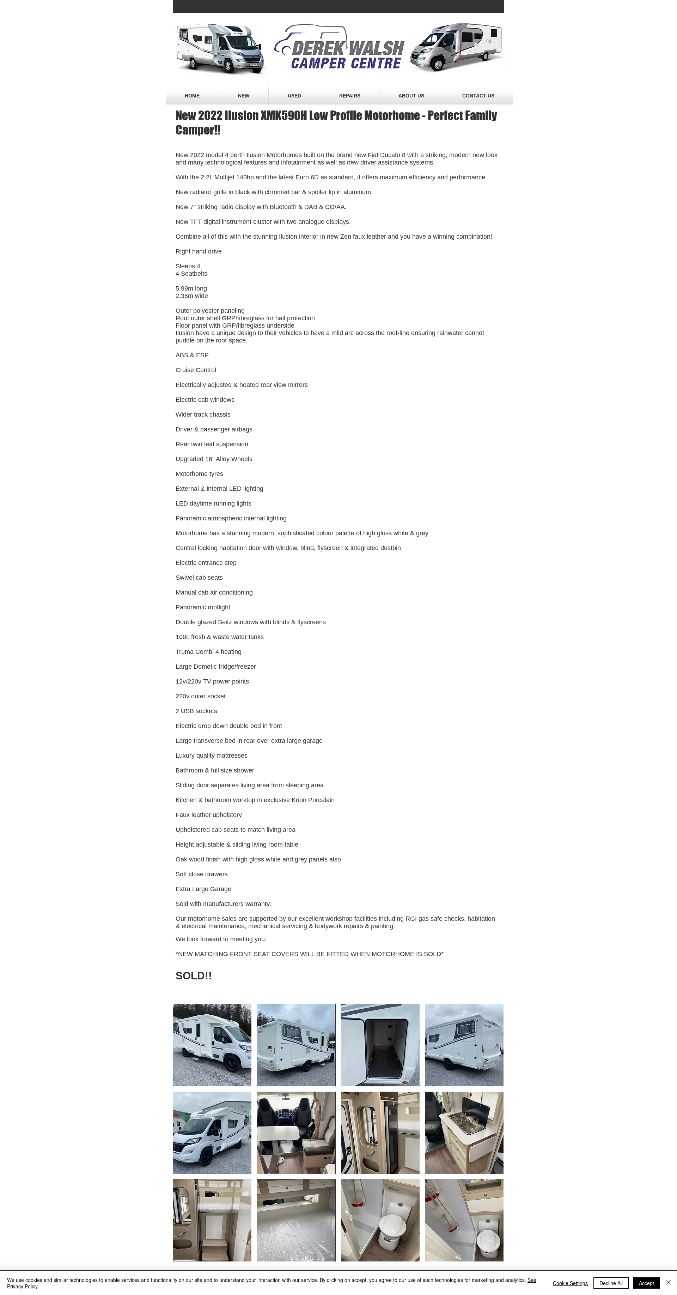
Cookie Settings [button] (570, 1283)
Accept (646, 1283)
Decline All (611, 1283)
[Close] (668, 1283)
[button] (212, 1045)
